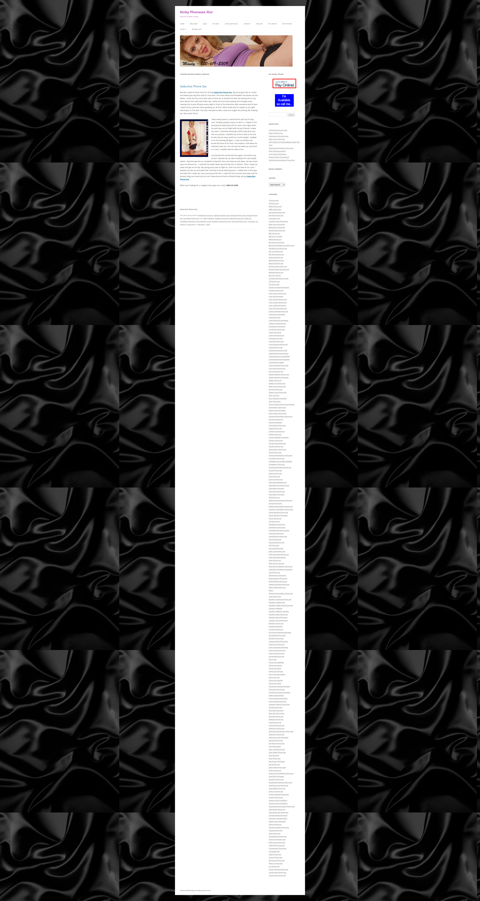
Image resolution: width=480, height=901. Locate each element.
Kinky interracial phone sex (279, 554)
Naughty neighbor (275, 608)
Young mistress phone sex (278, 869)
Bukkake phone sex (276, 272)
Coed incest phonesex (277, 314)
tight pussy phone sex (277, 842)
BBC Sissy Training (275, 236)
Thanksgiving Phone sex (278, 836)
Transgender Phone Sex (277, 848)
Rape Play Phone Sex (276, 713)
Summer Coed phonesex (278, 818)
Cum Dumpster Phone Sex (278, 365)
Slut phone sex (274, 764)
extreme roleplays (275, 422)
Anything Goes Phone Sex (278, 221)
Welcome (193, 24)
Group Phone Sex (275, 503)
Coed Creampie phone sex (278, 311)
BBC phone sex (274, 233)
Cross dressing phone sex (278, 344)
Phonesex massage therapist (279, 686)
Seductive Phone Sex (193, 86)
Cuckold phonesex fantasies (279, 359)
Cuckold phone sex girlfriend (279, 356)
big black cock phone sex (278, 248)
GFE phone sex (274, 497)
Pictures (215, 24)
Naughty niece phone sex (221, 221)
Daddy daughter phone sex (279, 374)
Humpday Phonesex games (279, 530)
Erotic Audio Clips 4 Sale (277, 413)
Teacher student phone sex (279, 827)
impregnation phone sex (278, 536)
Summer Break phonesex (278, 815)
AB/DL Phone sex (275, 206)
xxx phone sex (274, 866)
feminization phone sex (277, 449)
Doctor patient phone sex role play (281, 404)
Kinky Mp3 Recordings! (277, 151)
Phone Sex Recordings (277, 674)
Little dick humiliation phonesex (280, 569)
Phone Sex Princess (276, 671)
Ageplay (211, 218)
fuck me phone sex (276, 479)
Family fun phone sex (277, 431)
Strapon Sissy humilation (278, 800)
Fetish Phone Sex (275, 452)
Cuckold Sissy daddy (276, 362)
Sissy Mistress (274, 755)
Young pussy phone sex (277, 872)
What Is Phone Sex (276, 133)
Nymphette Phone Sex (277, 635)
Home (182, 24)
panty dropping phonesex (278, 647)
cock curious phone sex (277, 293)
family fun (247, 218)
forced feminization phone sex (280, 467)
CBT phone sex (274, 281)
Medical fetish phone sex (278, 581)
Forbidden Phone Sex (277, 464)
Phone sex (272, 659)
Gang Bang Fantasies (276, 488)
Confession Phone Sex (277, 326)
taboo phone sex (275, 824)
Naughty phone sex (276, 623)
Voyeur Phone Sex (275, 857)
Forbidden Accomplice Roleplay (280, 461)
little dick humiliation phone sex (280, 566)
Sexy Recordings (275, 746)
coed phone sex (274, 317)
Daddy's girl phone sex (277, 383)
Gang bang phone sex (277, 491)
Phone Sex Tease (275, 683)
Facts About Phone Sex (277, 425)
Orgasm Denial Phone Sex (278, 641)
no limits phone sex (276, 629)
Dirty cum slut (274, 395)
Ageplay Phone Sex (222, 218)
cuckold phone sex (276, 347)
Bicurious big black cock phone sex (281, 245)
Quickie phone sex (275, 707)
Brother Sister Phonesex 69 (279, 157)
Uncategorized (274, 851)
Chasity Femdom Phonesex (279, 287)
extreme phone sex (276, 419)
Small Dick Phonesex (276, 776)
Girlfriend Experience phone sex (280, 500)
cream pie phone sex (276, 335)
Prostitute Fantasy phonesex (279, 692)
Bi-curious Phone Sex (276, 242)
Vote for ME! (287, 24)
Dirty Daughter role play (277, 398)
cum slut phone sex (276, 371)
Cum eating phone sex (277, 368)
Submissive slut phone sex (278, 136)
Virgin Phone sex (275, 854)
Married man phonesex (277, 575)
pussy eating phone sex (277, 701)
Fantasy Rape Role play (277, 443)
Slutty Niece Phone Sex (277, 767)
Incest (209, 221)
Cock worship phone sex (278, 308)
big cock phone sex (276, 251)
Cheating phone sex (276, 290)
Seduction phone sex (221, 215)
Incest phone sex (275, 539)
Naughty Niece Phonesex (278, 617)
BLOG (205, 24)
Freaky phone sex (275, 473)
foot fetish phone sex (276, 458)
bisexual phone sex (276, 257)
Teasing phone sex (275, 830)
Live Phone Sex (274, 572)
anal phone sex (274, 218)
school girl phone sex (276, 725)
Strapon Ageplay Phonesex (279, 794)
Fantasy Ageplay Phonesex (279, 437)
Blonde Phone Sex (236, 218)
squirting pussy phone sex (278, 785)
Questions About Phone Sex (279, 704)
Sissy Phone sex (274, 758)
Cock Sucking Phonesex (277, 154)
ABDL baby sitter (275, 209)
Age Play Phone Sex (276, 215)
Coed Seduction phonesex (278, 320)
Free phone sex (274, 476)
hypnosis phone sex (276, 533)
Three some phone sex (277, 839)
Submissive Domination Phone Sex (282, 160)
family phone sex (275, 434)
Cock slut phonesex (276, 296)
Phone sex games (275, 665)
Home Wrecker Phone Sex (278, 512)
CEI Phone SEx (274, 284)
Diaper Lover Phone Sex (277, 392)
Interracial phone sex (276, 542)
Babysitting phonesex (277, 227)
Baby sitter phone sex (277, 139)
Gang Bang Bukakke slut (278, 482)
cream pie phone (275, 332)
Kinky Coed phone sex (277, 551)
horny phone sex (275, 518)
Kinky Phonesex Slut (196, 12)
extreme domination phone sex (280, 416)
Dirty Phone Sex (275, 401)
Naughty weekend (275, 626)
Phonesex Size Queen (277, 689)
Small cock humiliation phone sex (281, 773)
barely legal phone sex (277, 230)
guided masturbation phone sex (281, 506)
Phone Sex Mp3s (275, 668)
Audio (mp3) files (231, 24)
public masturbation (276, 695)
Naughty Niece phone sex (278, 614)
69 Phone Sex (274, 203)
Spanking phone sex (276, 779)
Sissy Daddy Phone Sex (277, 752)
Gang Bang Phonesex (276, 494)
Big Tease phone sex (276, 254)
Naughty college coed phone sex (281, 605)
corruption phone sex (277, 329)
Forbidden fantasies (187, 221)
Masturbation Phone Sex (278, 578)
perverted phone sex (276, 656)
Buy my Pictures (275, 275)
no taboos (251, 221)
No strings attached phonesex (280, 632)
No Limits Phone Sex (239, 221)
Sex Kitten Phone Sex (191, 218)
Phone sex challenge (276, 662)
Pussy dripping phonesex (278, 698)
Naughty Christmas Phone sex (280, 599)
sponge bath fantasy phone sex (280, 782)
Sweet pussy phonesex (277, 821)
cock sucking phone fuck (278, 299)
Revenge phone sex (276, 716)
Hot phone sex (274, 521)
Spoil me (259, 24)
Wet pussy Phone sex (277, 860)
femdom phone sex (276, 446)
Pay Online (272, 24)
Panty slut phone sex (276, 653)
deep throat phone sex (277, 386)
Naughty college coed (277, 602)
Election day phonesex (277, 410)
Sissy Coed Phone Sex (277, 749)
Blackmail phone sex (276, 260)
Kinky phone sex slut (276, 563)
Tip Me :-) (183, 29)
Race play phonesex (276, 710)
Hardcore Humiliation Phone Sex (281, 509)
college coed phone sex (277, 323)
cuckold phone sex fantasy (278, 353)
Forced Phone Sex (275, 470)
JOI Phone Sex (274, 545)
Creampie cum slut (276, 338)
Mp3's (271, 590)
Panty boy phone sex (276, 644)
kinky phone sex (275, 560)
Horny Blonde (201, 221)
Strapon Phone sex (276, 797)
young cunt (190, 224)
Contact (247, 24)
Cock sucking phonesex (277, 305)
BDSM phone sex (275, 239)
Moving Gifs (197, 29)
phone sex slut (274, 677)
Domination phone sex (277, 407)
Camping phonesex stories (278, 278)
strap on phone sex (276, 791)
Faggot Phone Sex (275, 428)
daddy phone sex (275, 380)
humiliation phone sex (277, 527)
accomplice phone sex (277, 212)
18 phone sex (274, 200)
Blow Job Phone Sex (276, 263)
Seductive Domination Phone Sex (281, 148)
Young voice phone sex (277, 875)
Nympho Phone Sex (276, 638)
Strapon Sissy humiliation (278, 803)
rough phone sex (275, 722)
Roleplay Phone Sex (205, 215)
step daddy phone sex (277, 788)
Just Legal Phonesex (276, 548)
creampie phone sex (276, 341)
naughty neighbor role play (279, 611)
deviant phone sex (275, 389)
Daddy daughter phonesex (279, 377)
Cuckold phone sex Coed (278, 130)
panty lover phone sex (277, 650)
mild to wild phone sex (277, 587)
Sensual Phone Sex (276, 740)
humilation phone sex (277, 524)
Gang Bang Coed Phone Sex (279, 485)
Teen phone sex (274, 833)
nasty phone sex (275, 596)
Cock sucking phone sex (277, 302)
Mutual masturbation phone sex (281, 593)
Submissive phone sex (277, 809)
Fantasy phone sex (276, 440)
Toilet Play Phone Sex (277, 845)
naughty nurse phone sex (278, 620)
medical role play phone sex (279, 584)
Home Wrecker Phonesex (278, 515)
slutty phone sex (275, 770)
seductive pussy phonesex (278, 737)
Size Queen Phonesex (277, 761)
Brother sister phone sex (278, 266)
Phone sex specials (276, 680)
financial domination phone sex (280, 455)
